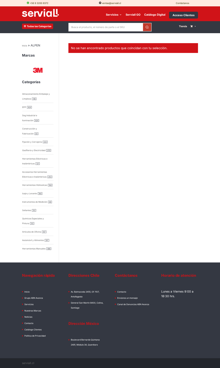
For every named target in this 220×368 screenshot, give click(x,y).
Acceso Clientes (184, 15)
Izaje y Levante (29, 193)
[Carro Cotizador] (193, 26)
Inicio (24, 45)
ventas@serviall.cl (111, 3)
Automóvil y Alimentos (33, 240)
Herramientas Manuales (34, 248)
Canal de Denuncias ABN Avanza (133, 304)
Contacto (28, 323)
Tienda (183, 26)
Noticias (28, 317)
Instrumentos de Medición (34, 202)
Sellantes (26, 210)
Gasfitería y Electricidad (33, 150)
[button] (38, 70)
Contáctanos (182, 3)
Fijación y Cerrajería (32, 142)
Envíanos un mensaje (127, 298)
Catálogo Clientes (33, 329)
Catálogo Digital (154, 14)
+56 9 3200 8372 (38, 3)
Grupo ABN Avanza (33, 298)
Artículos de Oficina (31, 231)
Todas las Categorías (39, 26)
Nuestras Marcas (32, 310)
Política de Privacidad (35, 335)
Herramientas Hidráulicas (34, 185)
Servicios (112, 14)
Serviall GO (133, 14)
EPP (24, 107)
